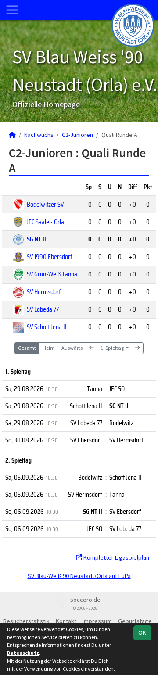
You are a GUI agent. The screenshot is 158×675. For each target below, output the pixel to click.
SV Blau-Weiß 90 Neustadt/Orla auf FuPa (79, 576)
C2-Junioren (77, 135)
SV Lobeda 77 (43, 309)
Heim (49, 348)
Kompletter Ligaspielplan (115, 557)
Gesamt (27, 348)
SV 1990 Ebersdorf (49, 256)
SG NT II (36, 238)
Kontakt (66, 621)
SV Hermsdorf (44, 291)
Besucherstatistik (26, 621)
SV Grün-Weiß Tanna (52, 274)
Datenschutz (23, 653)
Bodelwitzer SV (45, 204)
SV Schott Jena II (47, 326)
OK (142, 632)
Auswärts (72, 348)
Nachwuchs (39, 135)
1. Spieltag (113, 348)
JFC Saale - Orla (45, 221)
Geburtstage (135, 621)
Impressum (97, 621)
